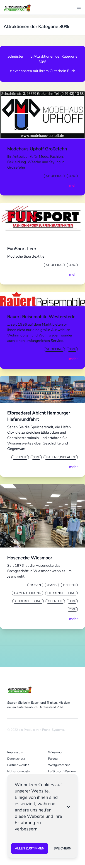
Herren (69, 585)
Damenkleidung (27, 593)
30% (72, 176)
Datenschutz (16, 759)
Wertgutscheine (59, 765)
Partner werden (18, 765)
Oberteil (55, 601)
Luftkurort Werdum (62, 771)
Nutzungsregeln (18, 771)
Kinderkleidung (28, 601)
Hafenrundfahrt (60, 457)
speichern (62, 848)
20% (72, 609)
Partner (53, 759)
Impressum (15, 752)
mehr (73, 185)
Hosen (35, 585)
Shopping (54, 176)
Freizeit (20, 457)
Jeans (52, 585)
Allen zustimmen (29, 848)
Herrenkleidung (61, 593)
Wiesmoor (55, 752)
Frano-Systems (53, 730)
